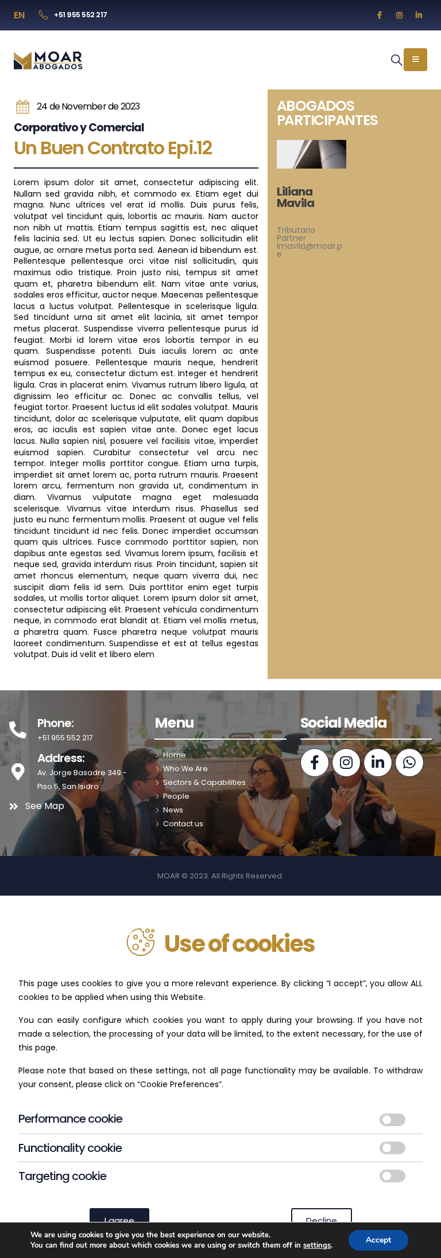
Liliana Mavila (295, 197)
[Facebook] (380, 15)
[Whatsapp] (409, 762)
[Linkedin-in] (377, 762)
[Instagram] (399, 15)
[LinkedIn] (419, 15)
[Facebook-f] (314, 762)
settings (317, 1245)
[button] (397, 60)
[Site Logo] (49, 60)
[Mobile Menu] (415, 59)
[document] (220, 1077)
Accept (378, 1239)
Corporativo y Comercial (79, 127)
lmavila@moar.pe (309, 250)
